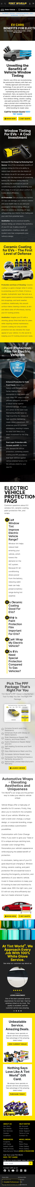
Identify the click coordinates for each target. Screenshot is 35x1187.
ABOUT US (7, 1124)
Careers (6, 1133)
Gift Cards (7, 1144)
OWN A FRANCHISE (26, 1151)
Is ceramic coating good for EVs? (15, 607)
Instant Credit (8, 1146)
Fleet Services (8, 1149)
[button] (2, 3)
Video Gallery (24, 1146)
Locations (6, 1135)
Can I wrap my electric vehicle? (16, 643)
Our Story (6, 1126)
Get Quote (25, 119)
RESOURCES (8, 1139)
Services (12, 13)
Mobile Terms (21, 1179)
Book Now (11, 119)
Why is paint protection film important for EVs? (15, 626)
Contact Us (23, 1135)
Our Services (8, 1131)
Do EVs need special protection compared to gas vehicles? (15, 661)
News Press (23, 1144)
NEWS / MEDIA (24, 1139)
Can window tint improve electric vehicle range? (14, 529)
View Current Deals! (17, 1044)
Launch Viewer (18, 768)
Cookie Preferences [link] (11, 1182)
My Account (23, 1126)
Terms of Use (24, 1133)
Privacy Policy (5, 1177)
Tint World (5, 13)
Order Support (24, 1131)
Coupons (6, 1142)
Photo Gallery (24, 1149)
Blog (20, 1142)
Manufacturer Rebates (11, 1151)
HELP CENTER (24, 1124)
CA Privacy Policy (22, 1177)
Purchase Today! (17, 1094)
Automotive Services (22, 13)
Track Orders (24, 1129)
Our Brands (7, 1129)
